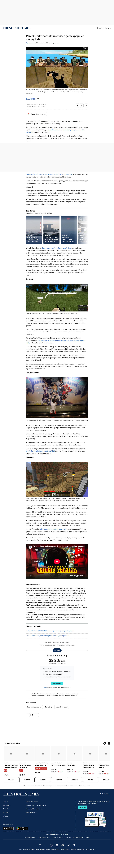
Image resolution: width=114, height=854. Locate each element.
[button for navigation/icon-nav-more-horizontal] (86, 105)
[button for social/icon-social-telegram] (77, 105)
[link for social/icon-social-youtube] (62, 845)
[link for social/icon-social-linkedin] (74, 845)
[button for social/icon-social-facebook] (82, 105)
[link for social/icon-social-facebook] (57, 845)
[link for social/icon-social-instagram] (51, 845)
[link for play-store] (22, 828)
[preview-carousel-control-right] (85, 229)
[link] (16, 28)
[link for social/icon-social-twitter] (39, 845)
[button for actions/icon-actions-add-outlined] (38, 99)
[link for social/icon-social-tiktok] (45, 845)
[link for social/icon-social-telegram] (68, 845)
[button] (99, 28)
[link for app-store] (8, 828)
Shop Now (11, 779)
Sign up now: (29, 43)
